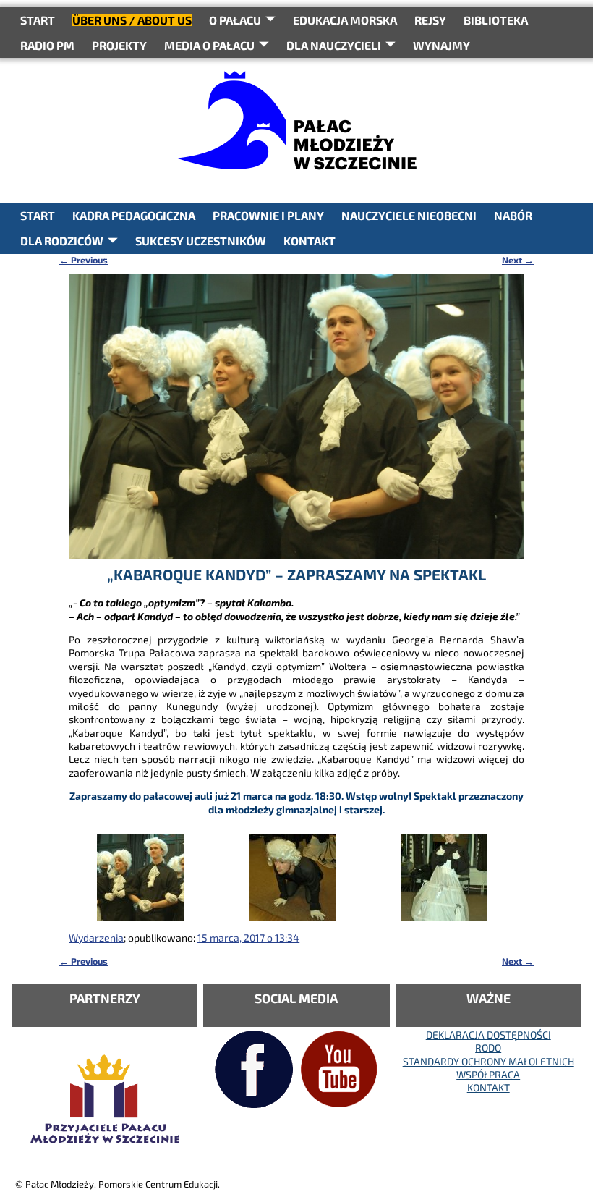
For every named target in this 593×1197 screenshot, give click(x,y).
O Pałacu (235, 20)
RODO (488, 1047)
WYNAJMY (441, 45)
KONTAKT (309, 241)
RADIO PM (47, 45)
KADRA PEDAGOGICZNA (133, 215)
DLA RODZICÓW (61, 241)
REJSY (430, 20)
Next (518, 260)
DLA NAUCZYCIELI (333, 45)
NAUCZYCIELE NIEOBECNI (409, 215)
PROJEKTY (119, 45)
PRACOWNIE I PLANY (268, 215)
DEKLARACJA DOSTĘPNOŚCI (488, 1034)
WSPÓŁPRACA (488, 1074)
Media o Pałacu (209, 45)
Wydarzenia (96, 937)
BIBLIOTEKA (496, 20)
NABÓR (513, 215)
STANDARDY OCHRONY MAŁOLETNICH (488, 1061)
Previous (83, 260)
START (37, 20)
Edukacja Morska (345, 20)
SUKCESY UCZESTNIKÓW (200, 241)
